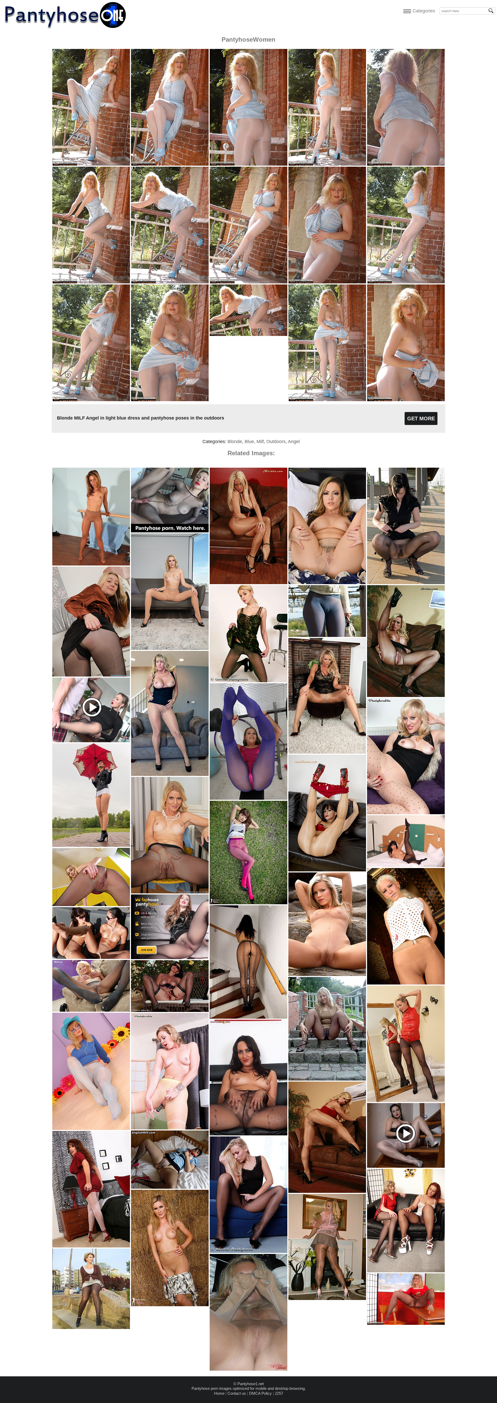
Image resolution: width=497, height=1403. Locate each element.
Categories (422, 10)
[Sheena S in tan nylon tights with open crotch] (91, 564)
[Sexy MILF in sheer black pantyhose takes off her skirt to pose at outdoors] (327, 1079)
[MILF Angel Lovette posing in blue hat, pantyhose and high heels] (91, 1128)
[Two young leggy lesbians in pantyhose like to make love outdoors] (91, 957)
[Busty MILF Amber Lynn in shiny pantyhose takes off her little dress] (327, 1191)
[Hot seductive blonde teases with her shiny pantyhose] (248, 583)
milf (260, 441)
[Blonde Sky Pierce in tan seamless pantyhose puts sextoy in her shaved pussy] (170, 648)
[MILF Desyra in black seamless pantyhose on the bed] (406, 865)
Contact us (237, 1393)
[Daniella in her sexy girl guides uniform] (170, 1187)
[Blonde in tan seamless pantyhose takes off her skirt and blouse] (406, 983)
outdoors (276, 441)
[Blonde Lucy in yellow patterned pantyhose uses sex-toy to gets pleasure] (170, 1128)
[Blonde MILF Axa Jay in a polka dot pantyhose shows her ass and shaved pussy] (406, 813)
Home (219, 1393)
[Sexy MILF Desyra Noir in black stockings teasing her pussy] (170, 1010)
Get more (421, 418)
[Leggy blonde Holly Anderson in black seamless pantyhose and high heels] (91, 904)
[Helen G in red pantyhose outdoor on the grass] (248, 903)
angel (294, 441)
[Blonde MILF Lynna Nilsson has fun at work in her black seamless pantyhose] (170, 892)
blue (249, 441)
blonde (235, 441)
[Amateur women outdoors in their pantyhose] (91, 1327)
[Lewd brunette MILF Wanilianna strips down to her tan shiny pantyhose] (327, 870)
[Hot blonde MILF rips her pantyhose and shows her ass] (327, 752)
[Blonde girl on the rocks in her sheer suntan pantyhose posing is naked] (327, 974)
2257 (279, 1393)
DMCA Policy (260, 1393)
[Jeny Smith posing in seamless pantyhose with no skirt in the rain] (91, 845)
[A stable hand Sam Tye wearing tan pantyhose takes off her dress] (170, 1305)
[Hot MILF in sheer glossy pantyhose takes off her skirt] (327, 1298)
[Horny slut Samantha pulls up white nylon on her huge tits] (91, 1246)
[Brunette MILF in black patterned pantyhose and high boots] (248, 1134)
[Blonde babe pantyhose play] (248, 1369)
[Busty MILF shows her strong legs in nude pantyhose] (170, 774)
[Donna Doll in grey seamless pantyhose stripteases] (91, 1010)
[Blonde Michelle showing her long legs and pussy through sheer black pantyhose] (248, 1251)
